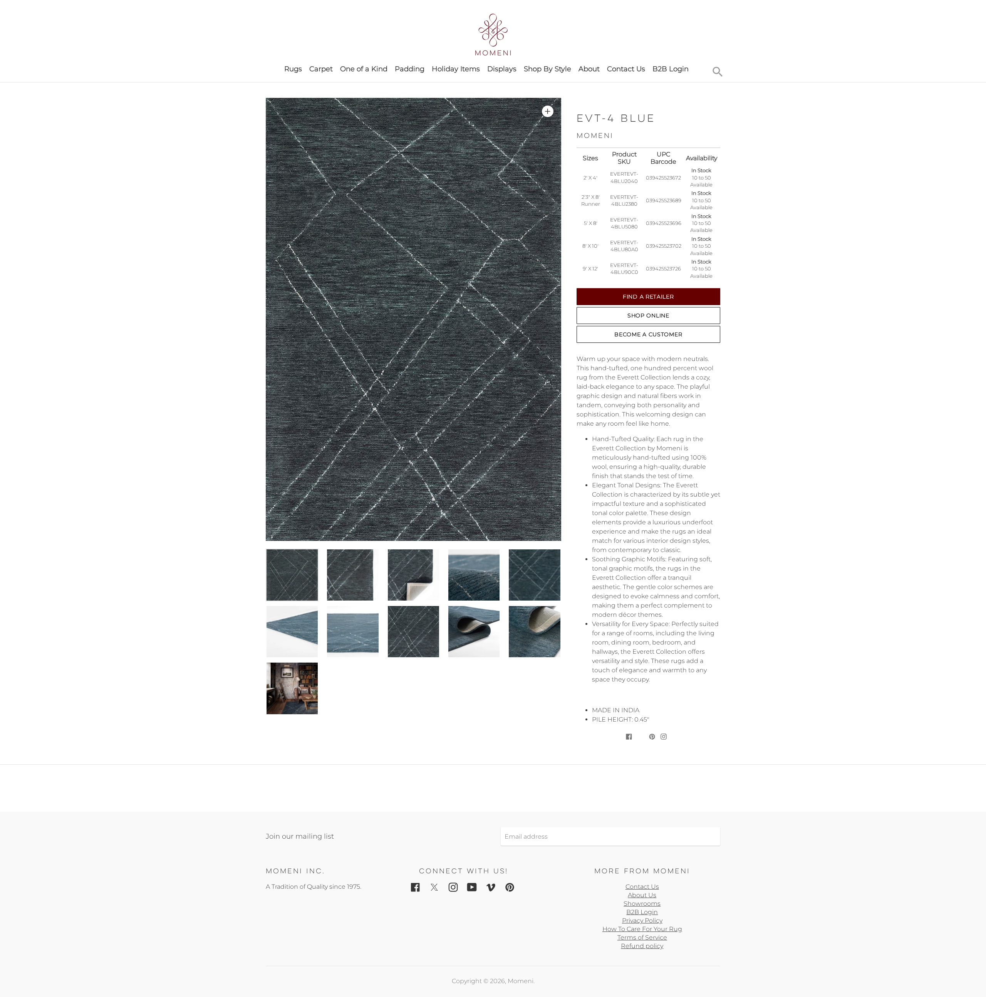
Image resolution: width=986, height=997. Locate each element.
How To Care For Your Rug (642, 929)
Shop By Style (547, 69)
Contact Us (626, 69)
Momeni (520, 981)
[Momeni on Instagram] (453, 886)
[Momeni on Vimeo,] (491, 886)
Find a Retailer (648, 296)
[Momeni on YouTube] (472, 886)
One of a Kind (363, 69)
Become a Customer (648, 334)
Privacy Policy (642, 920)
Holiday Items (456, 69)
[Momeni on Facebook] (415, 886)
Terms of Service (642, 937)
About (589, 69)
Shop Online (648, 315)
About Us (642, 895)
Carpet (321, 69)
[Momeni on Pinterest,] (509, 886)
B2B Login (670, 69)
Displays (501, 69)
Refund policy (642, 946)
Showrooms (642, 903)
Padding (409, 69)
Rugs (293, 69)
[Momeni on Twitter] (434, 886)
